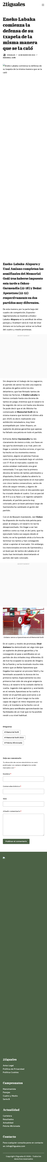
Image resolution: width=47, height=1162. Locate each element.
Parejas (6, 1092)
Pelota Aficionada (13, 742)
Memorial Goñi (9, 58)
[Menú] (43, 5)
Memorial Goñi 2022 (14, 737)
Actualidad (8, 1122)
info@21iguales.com (15, 1146)
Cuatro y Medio (10, 1095)
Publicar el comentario (16, 841)
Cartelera (7, 1115)
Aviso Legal (8, 1065)
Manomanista (9, 1088)
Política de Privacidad (13, 1068)
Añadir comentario (12, 811)
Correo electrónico (12, 786)
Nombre (7, 773)
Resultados (8, 1119)
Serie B (6, 1099)
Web (5, 798)
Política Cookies (11, 1072)
